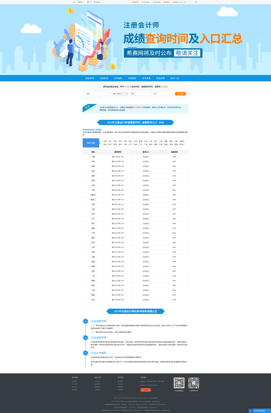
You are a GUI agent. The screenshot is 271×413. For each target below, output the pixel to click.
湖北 (130, 141)
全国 (105, 141)
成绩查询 (89, 78)
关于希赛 (120, 381)
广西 (145, 144)
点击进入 (146, 157)
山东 (145, 141)
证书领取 (118, 78)
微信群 (98, 2)
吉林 (135, 144)
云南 (125, 144)
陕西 (155, 144)
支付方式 (74, 387)
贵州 (120, 144)
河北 (120, 141)
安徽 (140, 141)
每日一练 (175, 78)
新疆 (166, 144)
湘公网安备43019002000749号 (157, 404)
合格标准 (104, 78)
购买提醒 (74, 390)
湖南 (171, 141)
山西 (125, 141)
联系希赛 (120, 387)
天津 (115, 141)
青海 (171, 144)
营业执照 (120, 390)
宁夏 (176, 141)
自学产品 (97, 381)
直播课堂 (97, 384)
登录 (196, 2)
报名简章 (160, 78)
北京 (110, 141)
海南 (150, 144)
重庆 (115, 144)
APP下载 (74, 384)
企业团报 (97, 390)
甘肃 (160, 144)
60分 (174, 157)
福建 (166, 141)
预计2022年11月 (118, 157)
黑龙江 (182, 144)
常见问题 (120, 384)
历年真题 (146, 78)
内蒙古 (182, 141)
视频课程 (97, 387)
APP (90, 2)
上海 (150, 141)
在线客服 (145, 390)
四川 (110, 144)
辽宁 (130, 144)
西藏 (176, 144)
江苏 (135, 141)
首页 (74, 2)
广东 (140, 144)
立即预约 (180, 94)
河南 (105, 144)
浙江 (155, 141)
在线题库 (132, 78)
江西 (160, 141)
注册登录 (74, 381)
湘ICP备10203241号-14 (142, 404)
